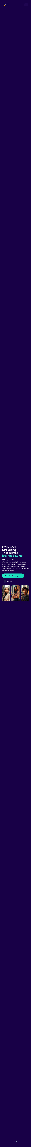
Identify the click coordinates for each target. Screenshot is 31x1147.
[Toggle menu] (26, 4)
